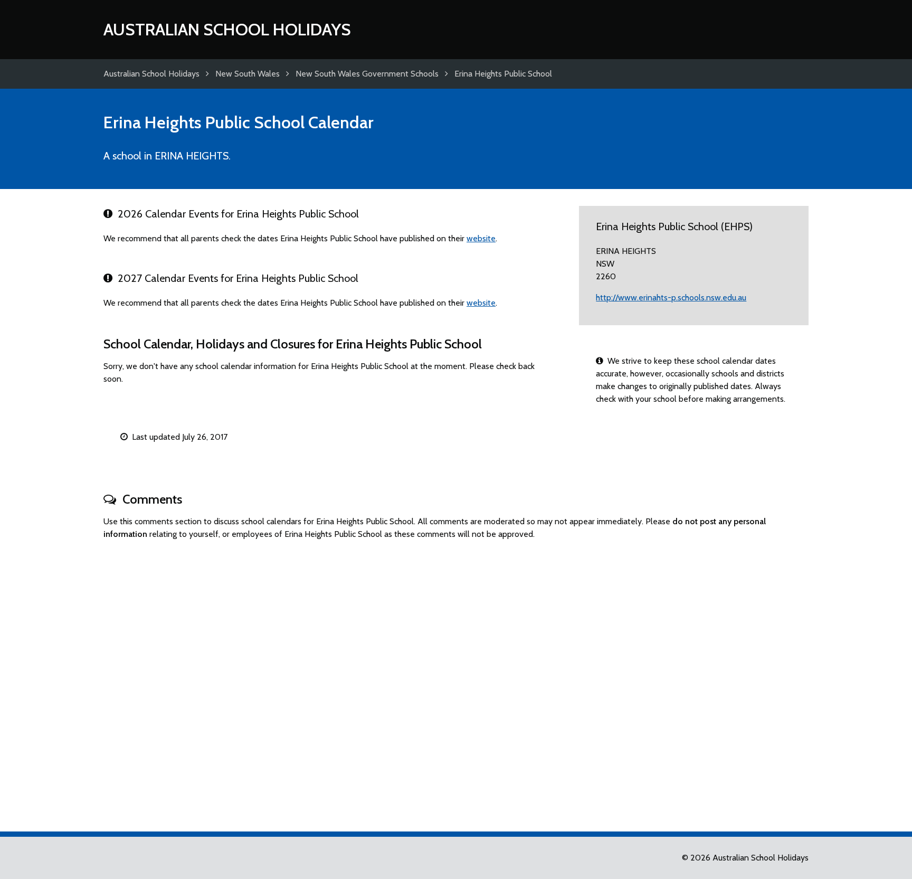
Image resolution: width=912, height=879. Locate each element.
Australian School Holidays (227, 29)
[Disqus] (456, 681)
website (481, 238)
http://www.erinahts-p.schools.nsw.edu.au (671, 297)
